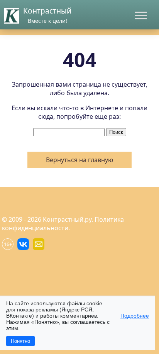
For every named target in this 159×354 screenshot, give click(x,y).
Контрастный (47, 11)
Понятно (20, 341)
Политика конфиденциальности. (63, 223)
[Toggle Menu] (141, 15)
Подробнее (134, 316)
